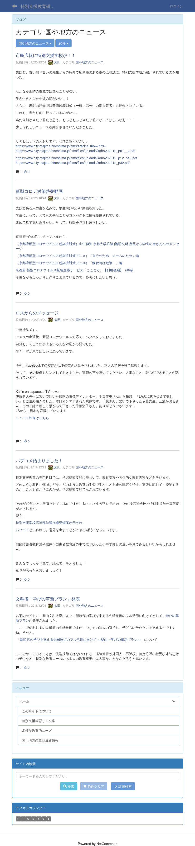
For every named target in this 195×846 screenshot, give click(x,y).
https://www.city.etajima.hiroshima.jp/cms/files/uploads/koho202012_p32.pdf (73, 162)
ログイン (176, 6)
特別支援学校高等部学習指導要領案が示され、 (51, 522)
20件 (62, 43)
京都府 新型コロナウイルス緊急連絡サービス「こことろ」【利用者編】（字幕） (76, 269)
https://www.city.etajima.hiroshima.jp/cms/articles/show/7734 (61, 146)
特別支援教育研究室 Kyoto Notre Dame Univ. (40, 6)
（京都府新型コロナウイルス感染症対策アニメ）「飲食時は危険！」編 (69, 262)
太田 (56, 62)
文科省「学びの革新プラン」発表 (48, 598)
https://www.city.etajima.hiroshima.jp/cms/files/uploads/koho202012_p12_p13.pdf (76, 157)
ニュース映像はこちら (32, 417)
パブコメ (22, 529)
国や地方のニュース (89, 62)
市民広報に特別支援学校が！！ (46, 55)
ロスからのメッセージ (37, 312)
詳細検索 (124, 786)
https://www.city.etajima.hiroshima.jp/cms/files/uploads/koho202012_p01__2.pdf (75, 150)
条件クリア (95, 786)
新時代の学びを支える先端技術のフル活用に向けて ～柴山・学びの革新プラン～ (80, 639)
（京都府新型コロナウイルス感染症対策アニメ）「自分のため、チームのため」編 (77, 255)
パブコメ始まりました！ (39, 460)
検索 (70, 786)
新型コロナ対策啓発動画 (39, 191)
